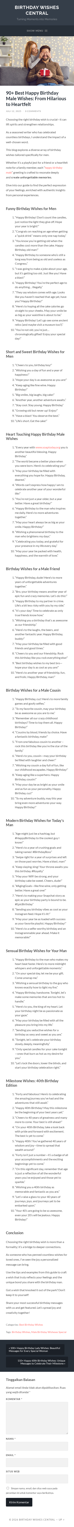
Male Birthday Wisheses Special (48, 1332)
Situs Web (13, 1471)
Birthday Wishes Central (37, 10)
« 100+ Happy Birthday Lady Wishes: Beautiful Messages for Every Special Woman (34, 1349)
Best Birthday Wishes (31, 1324)
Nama (11, 1438)
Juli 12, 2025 (13, 111)
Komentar (14, 1399)
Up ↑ (62, 1519)
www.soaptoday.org (48, 447)
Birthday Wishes (21, 1332)
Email (11, 1455)
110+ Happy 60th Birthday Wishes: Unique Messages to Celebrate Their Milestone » (41, 1362)
